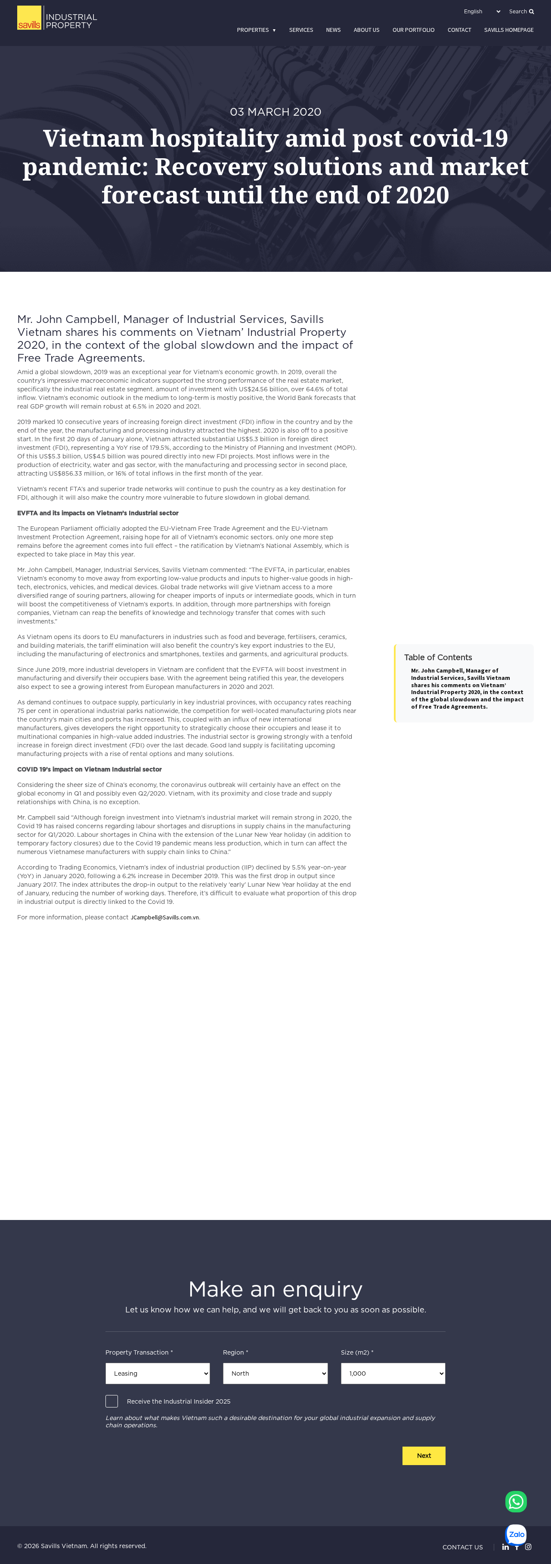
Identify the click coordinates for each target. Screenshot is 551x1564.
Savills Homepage (509, 30)
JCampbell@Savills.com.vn (164, 917)
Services (301, 30)
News (333, 30)
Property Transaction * (139, 1352)
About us (367, 30)
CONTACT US (463, 1547)
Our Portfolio (414, 30)
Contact (459, 30)
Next (424, 1455)
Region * (235, 1352)
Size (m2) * (357, 1352)
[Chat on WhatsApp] (516, 1501)
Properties (253, 30)
